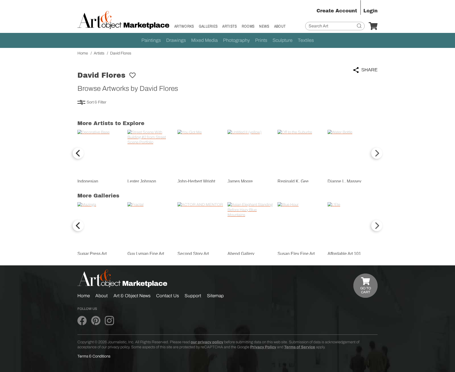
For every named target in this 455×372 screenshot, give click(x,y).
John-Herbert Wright (196, 181)
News (264, 26)
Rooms (248, 26)
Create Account (336, 10)
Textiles (306, 40)
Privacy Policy (263, 347)
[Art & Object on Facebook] (82, 321)
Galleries (208, 26)
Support (193, 295)
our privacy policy (207, 342)
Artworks (184, 26)
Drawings (176, 40)
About (280, 26)
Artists (229, 26)
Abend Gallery (241, 253)
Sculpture (283, 40)
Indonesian (87, 181)
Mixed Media (204, 40)
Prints (261, 40)
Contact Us (167, 295)
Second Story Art (193, 253)
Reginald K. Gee (293, 181)
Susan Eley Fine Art (296, 253)
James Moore (240, 181)
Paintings (151, 40)
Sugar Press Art (92, 253)
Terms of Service (299, 347)
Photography (236, 40)
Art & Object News (132, 295)
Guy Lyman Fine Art (145, 253)
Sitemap (215, 295)
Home (83, 295)
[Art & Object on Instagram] (109, 321)
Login (370, 10)
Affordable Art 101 (344, 253)
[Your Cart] (373, 26)
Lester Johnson (141, 181)
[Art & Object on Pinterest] (95, 321)
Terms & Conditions (93, 356)
